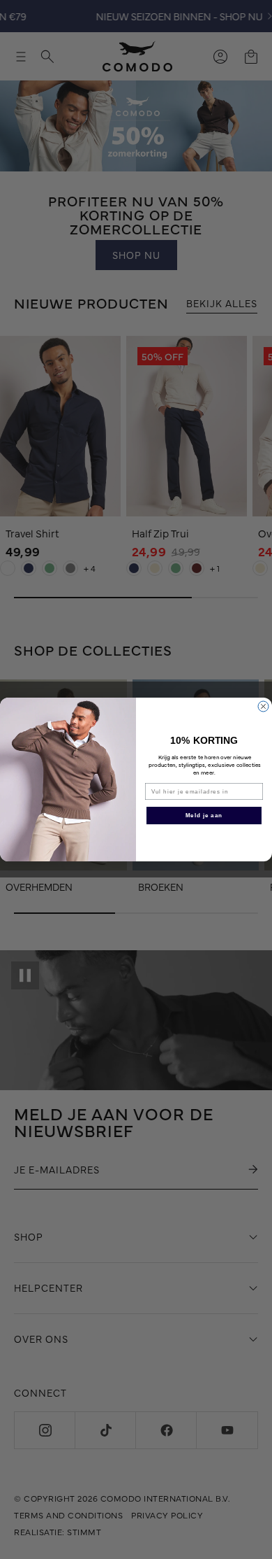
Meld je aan (204, 815)
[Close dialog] (263, 706)
